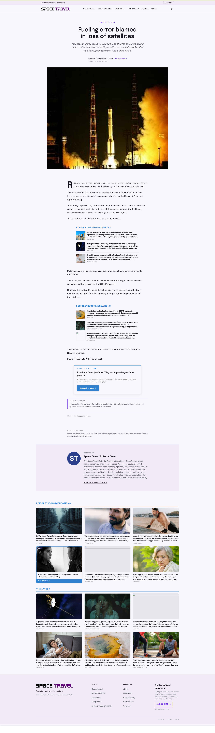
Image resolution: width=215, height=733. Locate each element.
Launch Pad (120, 9)
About (154, 9)
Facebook (81, 416)
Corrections (128, 702)
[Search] (172, 9)
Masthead (127, 693)
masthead (87, 436)
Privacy (161, 719)
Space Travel (89, 9)
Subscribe (169, 2)
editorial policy (140, 478)
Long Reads (133, 9)
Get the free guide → (88, 388)
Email (89, 416)
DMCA (177, 719)
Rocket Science (105, 9)
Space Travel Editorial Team (101, 59)
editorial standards (74, 436)
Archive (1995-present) (102, 706)
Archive (145, 9)
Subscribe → (163, 704)
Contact (127, 706)
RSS (168, 709)
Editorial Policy (129, 698)
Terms (169, 719)
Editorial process (121, 59)
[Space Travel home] (55, 9)
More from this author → (95, 482)
